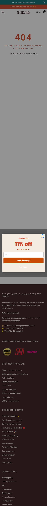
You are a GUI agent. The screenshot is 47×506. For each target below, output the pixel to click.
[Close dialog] (42, 236)
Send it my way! (23, 260)
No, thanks (23, 267)
